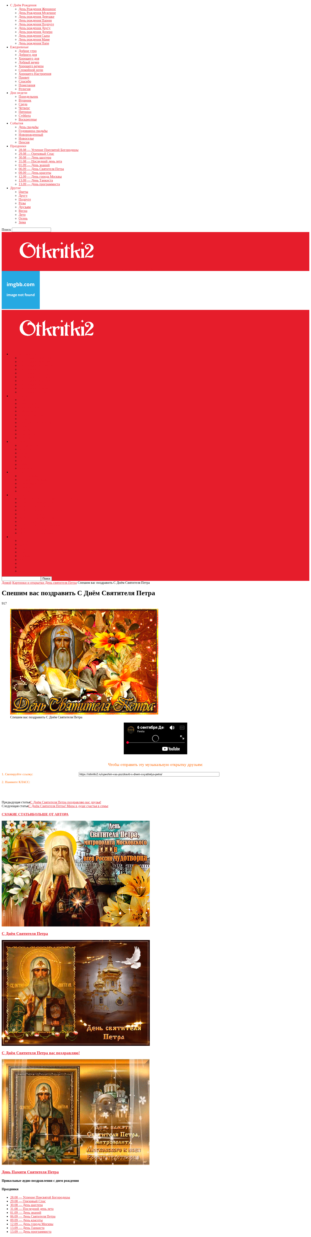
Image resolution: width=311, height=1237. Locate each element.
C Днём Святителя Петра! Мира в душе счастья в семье (68, 806)
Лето (22, 214)
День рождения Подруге (36, 24)
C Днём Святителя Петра (25, 933)
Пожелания (27, 85)
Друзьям (25, 207)
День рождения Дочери (35, 32)
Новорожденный (31, 134)
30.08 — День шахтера (35, 157)
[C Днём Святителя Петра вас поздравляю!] (76, 1044)
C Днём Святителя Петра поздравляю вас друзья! (65, 802)
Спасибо (25, 81)
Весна (23, 211)
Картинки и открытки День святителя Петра (44, 582)
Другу (23, 195)
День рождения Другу (35, 28)
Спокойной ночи (31, 70)
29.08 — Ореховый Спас (36, 153)
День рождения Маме (34, 39)
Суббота (25, 115)
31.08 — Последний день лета (40, 161)
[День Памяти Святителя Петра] (76, 1164)
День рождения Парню (35, 20)
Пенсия (24, 142)
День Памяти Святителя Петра (30, 1172)
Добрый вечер (29, 62)
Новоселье (26, 138)
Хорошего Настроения (35, 74)
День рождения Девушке (36, 16)
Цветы (23, 192)
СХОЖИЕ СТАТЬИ (17, 814)
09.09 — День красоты (35, 173)
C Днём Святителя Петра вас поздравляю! (41, 1053)
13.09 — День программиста (39, 184)
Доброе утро (28, 51)
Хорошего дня (29, 58)
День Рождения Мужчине (37, 13)
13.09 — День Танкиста (36, 180)
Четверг (24, 108)
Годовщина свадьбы (33, 131)
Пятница (25, 112)
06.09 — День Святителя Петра (41, 169)
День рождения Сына (34, 35)
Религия (24, 89)
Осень (23, 218)
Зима (22, 222)
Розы (22, 203)
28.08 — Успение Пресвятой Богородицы (48, 150)
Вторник (25, 100)
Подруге (25, 199)
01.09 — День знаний (34, 165)
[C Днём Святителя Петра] (76, 925)
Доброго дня (28, 54)
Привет (24, 77)
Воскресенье (28, 119)
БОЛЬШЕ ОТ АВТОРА (50, 814)
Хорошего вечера (31, 66)
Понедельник (28, 96)
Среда (23, 104)
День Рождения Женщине (37, 9)
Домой (6, 582)
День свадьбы (29, 127)
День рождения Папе (34, 43)
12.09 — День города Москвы (40, 176)
